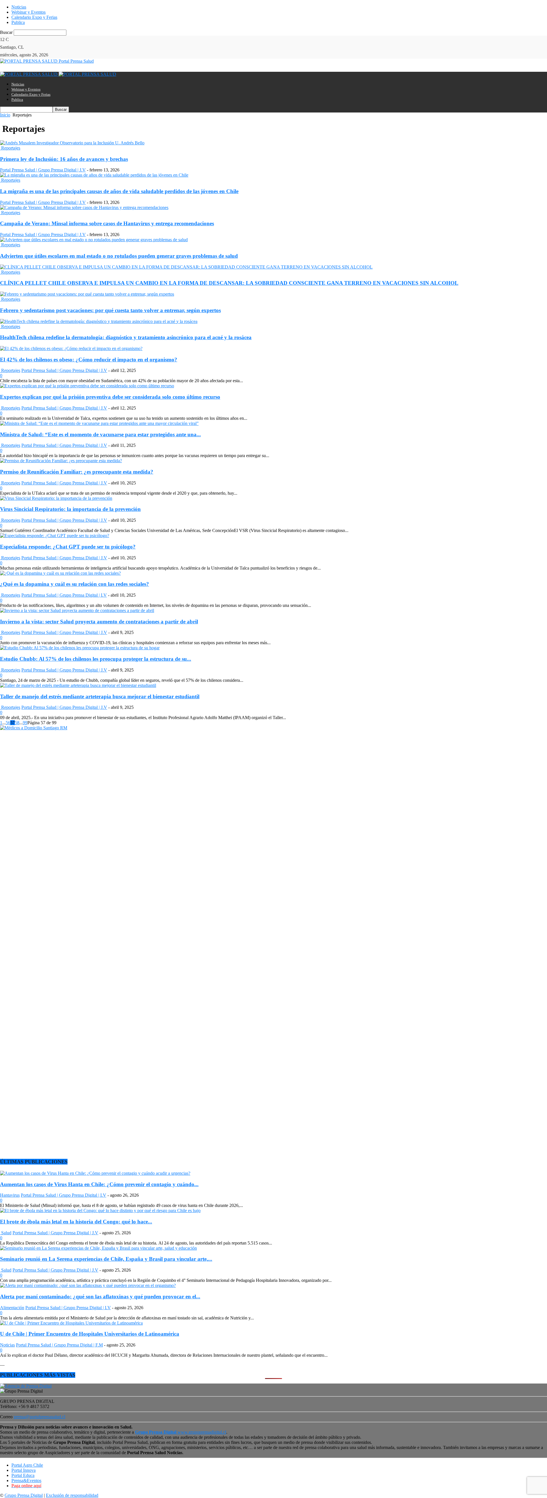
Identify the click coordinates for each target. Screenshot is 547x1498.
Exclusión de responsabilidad (72, 1495)
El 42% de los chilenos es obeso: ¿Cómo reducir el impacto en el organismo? (88, 360)
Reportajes (10, 148)
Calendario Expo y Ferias (34, 17)
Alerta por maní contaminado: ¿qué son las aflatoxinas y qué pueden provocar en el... (100, 1297)
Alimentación (12, 1307)
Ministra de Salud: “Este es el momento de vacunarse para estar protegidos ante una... (100, 434)
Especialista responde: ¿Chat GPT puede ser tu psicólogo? (68, 547)
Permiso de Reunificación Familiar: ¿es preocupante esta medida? (76, 472)
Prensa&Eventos (26, 1480)
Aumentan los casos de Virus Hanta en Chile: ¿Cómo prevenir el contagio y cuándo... (99, 1184)
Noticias (18, 7)
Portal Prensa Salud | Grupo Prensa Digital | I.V (64, 595)
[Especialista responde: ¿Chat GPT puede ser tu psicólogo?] (54, 535)
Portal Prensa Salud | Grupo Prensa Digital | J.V (43, 169)
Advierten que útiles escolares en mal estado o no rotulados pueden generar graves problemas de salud (119, 256)
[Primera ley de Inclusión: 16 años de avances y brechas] (72, 142)
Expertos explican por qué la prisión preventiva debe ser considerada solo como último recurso (110, 397)
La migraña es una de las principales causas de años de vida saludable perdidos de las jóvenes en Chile (119, 191)
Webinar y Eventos (28, 12)
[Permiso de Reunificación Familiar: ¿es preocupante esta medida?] (61, 460)
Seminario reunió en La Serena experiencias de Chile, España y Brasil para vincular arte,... (106, 1259)
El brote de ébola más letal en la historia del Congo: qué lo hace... (76, 1222)
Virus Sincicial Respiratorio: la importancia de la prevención (70, 509)
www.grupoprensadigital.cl (180, 1432)
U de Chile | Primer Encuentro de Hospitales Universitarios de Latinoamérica (89, 1334)
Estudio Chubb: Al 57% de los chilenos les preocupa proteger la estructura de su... (95, 659)
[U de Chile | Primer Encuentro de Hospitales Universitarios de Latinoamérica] (71, 1323)
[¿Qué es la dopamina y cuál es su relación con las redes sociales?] (60, 573)
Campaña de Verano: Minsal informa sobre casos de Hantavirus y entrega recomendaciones (107, 223)
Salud (5, 1232)
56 (8, 722)
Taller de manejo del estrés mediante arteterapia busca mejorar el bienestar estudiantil (99, 696)
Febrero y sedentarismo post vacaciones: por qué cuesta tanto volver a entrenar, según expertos (110, 310)
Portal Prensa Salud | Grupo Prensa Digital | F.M (59, 1345)
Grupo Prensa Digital (24, 1495)
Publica (18, 22)
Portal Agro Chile (27, 1465)
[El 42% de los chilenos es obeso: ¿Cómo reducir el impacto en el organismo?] (71, 348)
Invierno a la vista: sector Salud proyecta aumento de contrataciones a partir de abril (99, 622)
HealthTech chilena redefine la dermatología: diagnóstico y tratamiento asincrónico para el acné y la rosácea (126, 337)
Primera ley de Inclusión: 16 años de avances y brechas (64, 159)
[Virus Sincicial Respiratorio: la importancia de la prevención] (56, 498)
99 (25, 722)
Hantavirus (10, 1195)
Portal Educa (22, 1475)
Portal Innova (23, 1470)
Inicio (5, 114)
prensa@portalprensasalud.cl (39, 1416)
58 (17, 722)
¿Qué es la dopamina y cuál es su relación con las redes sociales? (74, 584)
